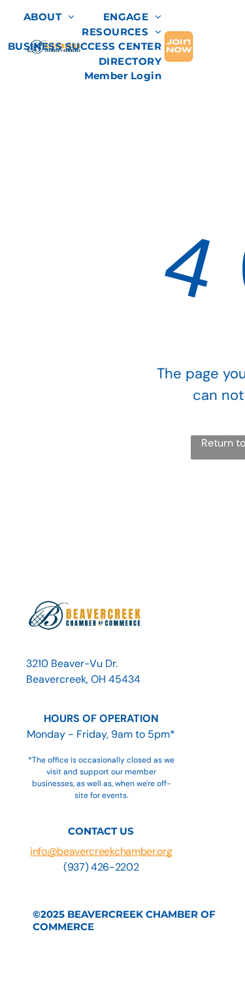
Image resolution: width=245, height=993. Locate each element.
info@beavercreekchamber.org (101, 851)
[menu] (225, 20)
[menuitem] (49, 17)
